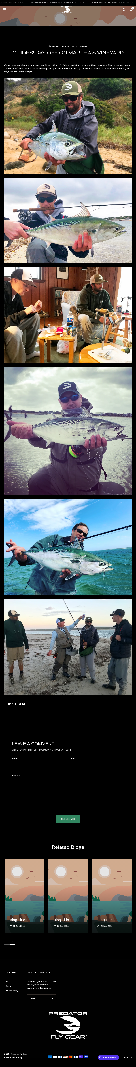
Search (9, 981)
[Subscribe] (51, 999)
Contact (9, 986)
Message (16, 775)
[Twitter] (20, 704)
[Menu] (4, 9)
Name (15, 758)
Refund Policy (12, 990)
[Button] (124, 10)
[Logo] (66, 9)
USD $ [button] (126, 1057)
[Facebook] (16, 704)
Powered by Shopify (13, 1057)
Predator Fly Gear (19, 1054)
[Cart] (131, 10)
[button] (12, 942)
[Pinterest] (23, 704)
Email (72, 758)
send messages (68, 819)
